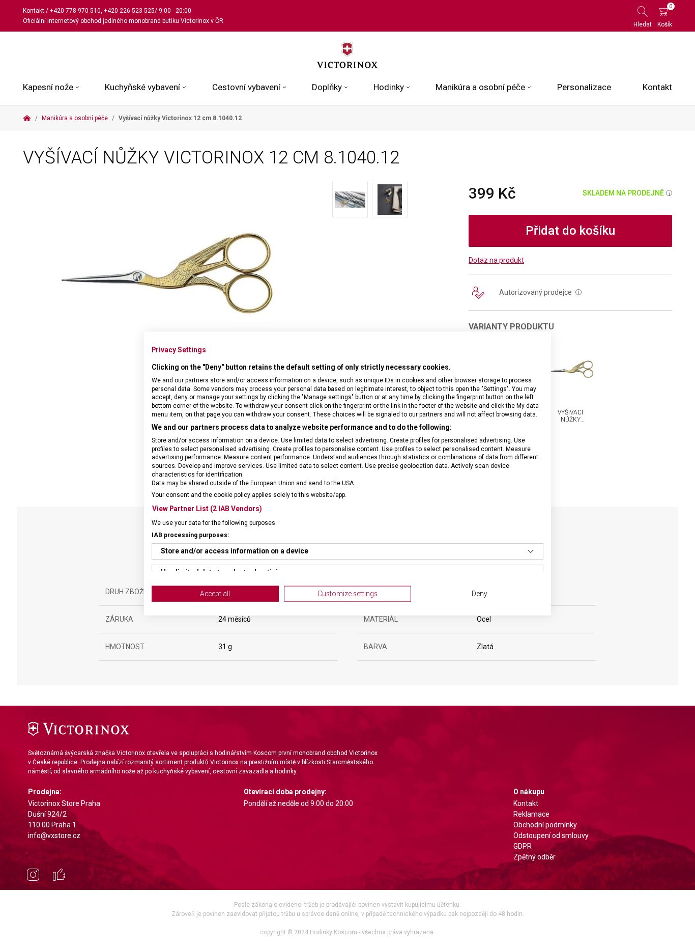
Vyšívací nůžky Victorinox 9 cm (574, 423)
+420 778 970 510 (75, 10)
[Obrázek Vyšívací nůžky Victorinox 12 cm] (177, 270)
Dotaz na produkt (496, 260)
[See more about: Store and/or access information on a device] (531, 551)
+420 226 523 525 (129, 10)
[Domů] (27, 118)
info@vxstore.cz (54, 835)
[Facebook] (59, 876)
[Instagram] (33, 876)
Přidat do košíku (570, 231)
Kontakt (33, 10)
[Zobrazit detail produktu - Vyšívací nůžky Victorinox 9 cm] (570, 369)
